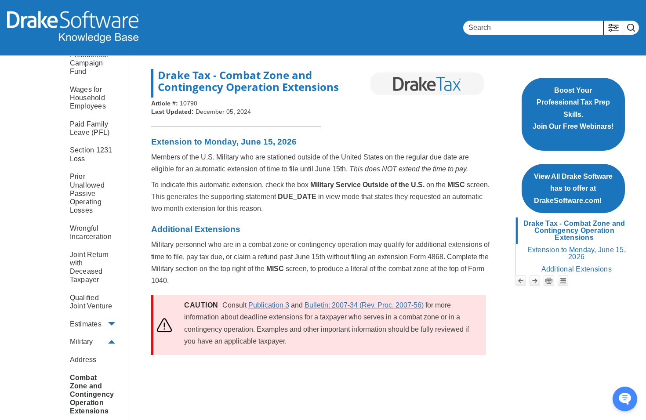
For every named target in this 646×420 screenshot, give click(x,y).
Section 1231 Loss (91, 154)
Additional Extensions (576, 269)
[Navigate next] (535, 280)
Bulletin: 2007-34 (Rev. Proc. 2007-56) (364, 305)
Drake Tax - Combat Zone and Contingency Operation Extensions (574, 230)
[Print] (549, 280)
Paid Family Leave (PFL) (90, 128)
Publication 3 (268, 305)
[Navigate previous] (520, 280)
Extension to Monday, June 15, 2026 (576, 253)
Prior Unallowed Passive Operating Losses (87, 193)
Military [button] (81, 341)
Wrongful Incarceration (91, 232)
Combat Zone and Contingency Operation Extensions (92, 394)
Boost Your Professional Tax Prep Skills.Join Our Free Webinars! (573, 114)
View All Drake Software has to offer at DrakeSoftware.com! (573, 188)
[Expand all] (563, 280)
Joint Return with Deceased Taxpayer (89, 267)
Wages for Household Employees (88, 98)
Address (83, 359)
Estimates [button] (86, 324)
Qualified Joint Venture (91, 302)
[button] (613, 28)
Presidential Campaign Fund (89, 63)
